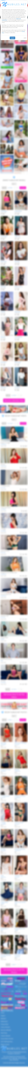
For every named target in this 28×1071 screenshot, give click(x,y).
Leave (25, 38)
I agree (12, 38)
